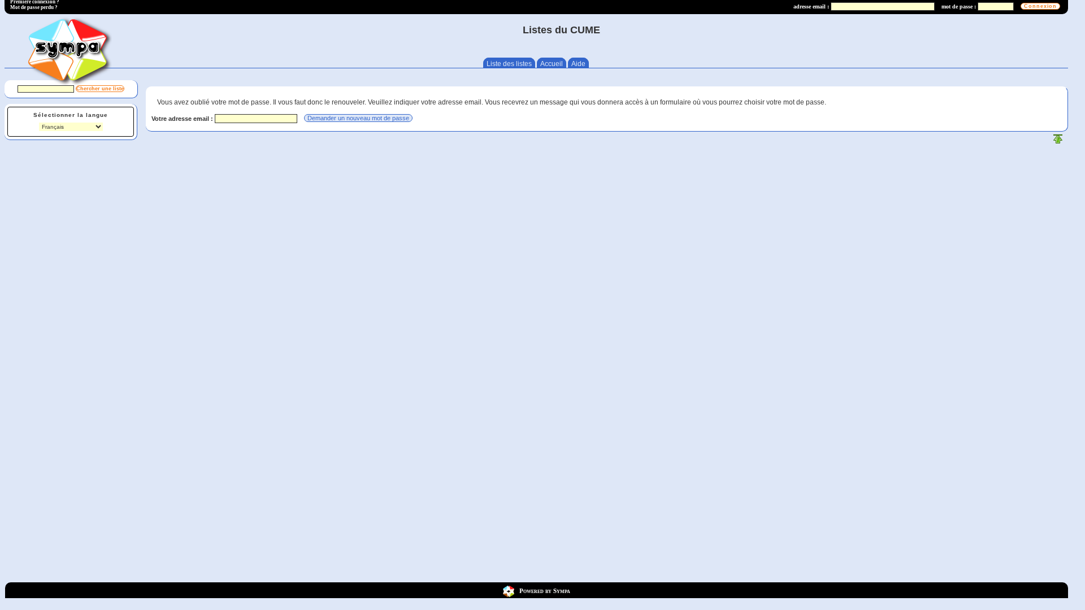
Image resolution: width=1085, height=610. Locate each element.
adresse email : (811, 6)
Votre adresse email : (183, 118)
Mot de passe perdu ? (34, 7)
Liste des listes (509, 64)
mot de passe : (958, 6)
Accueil (551, 64)
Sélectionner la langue (70, 115)
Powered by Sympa (544, 590)
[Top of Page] (1057, 141)
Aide (578, 64)
